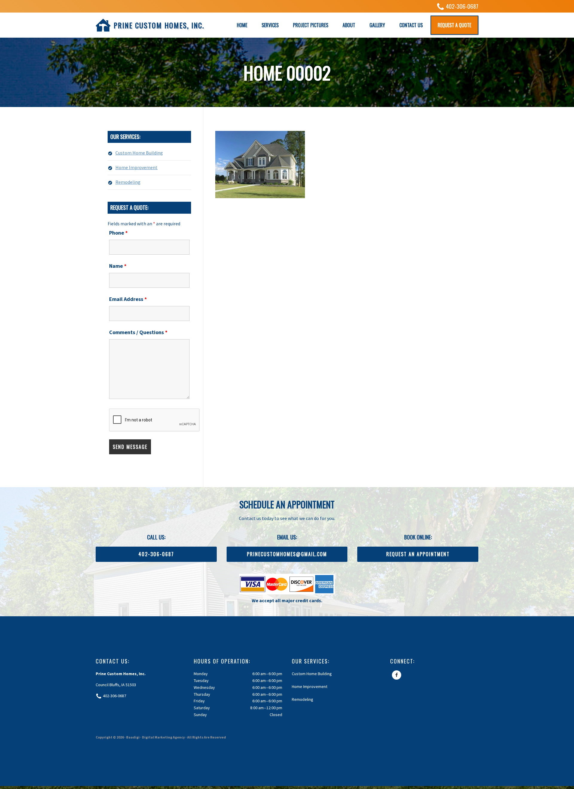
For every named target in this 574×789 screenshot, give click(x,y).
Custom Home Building (139, 153)
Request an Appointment (418, 554)
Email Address (128, 299)
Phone (118, 232)
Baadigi (133, 737)
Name (117, 265)
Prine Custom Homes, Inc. (159, 25)
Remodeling (128, 182)
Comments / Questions (138, 332)
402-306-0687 (462, 6)
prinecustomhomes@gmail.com (287, 554)
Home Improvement (136, 167)
